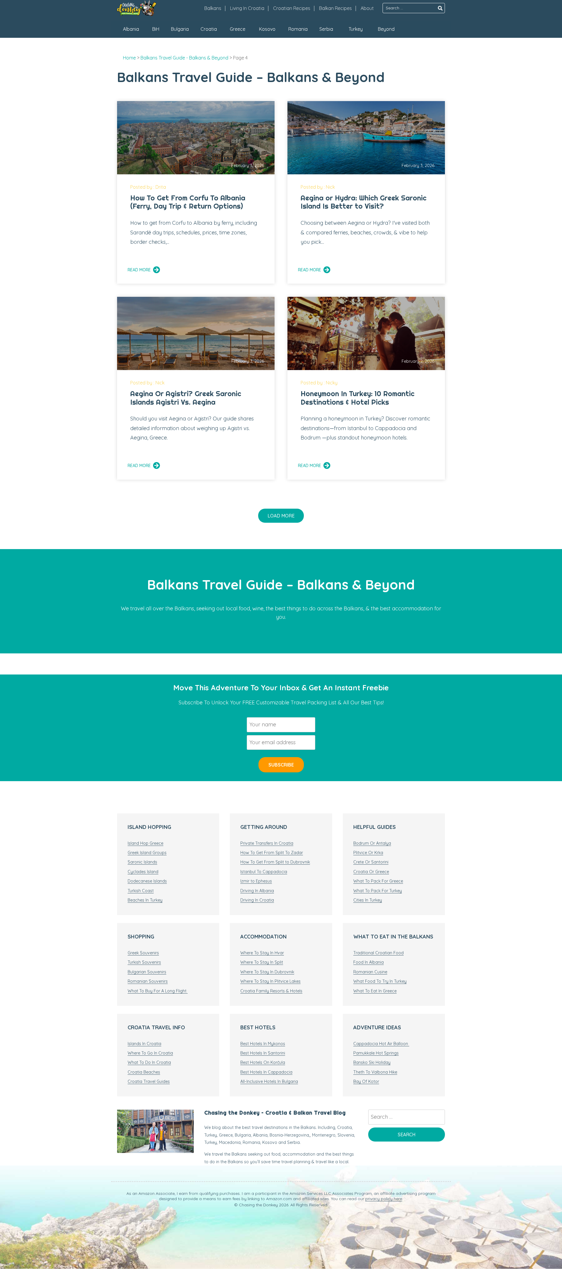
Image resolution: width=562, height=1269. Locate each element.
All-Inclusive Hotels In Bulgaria (269, 1081)
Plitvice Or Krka (368, 852)
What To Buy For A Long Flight (158, 991)
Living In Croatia (247, 8)
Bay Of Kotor (366, 1081)
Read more (139, 269)
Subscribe (281, 765)
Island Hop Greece (145, 843)
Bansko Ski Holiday (371, 1062)
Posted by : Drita (148, 187)
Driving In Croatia (257, 900)
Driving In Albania (257, 890)
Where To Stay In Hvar (262, 952)
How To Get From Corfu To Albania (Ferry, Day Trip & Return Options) (187, 202)
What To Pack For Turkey (377, 890)
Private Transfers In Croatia (266, 843)
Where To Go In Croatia (150, 1053)
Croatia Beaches (144, 1072)
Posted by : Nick (318, 187)
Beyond (386, 29)
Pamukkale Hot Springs (376, 1053)
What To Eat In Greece (375, 991)
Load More (281, 516)
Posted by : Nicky (319, 383)
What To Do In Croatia (149, 1062)
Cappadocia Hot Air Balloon (381, 1043)
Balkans (212, 8)
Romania (298, 29)
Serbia (326, 29)
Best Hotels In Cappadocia (266, 1072)
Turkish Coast (141, 890)
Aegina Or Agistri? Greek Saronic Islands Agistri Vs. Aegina (185, 397)
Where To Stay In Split (261, 962)
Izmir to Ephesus (256, 881)
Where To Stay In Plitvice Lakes (270, 981)
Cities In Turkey (367, 900)
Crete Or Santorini (370, 862)
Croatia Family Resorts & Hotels (271, 991)
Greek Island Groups (147, 852)
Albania (131, 29)
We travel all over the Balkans (157, 608)
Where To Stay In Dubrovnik (267, 972)
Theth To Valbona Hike (375, 1072)
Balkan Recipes (335, 8)
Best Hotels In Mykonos (262, 1043)
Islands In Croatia (144, 1043)
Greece (237, 29)
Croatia (209, 29)
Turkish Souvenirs (144, 962)
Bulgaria (180, 29)
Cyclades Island (143, 871)
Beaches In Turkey (145, 900)
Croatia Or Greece (371, 871)
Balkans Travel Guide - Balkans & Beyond (184, 58)
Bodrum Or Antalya (372, 843)
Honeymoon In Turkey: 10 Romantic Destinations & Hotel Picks (357, 397)
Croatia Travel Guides (149, 1081)
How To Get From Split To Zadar (271, 852)
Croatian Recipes (291, 8)
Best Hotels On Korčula (262, 1062)
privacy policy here (383, 1198)
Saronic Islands (142, 862)
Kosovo (267, 29)
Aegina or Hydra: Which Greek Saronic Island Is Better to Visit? (363, 202)
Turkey (356, 29)
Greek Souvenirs (143, 952)
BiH (155, 29)
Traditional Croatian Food (378, 952)
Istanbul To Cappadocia (263, 871)
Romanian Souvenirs (148, 981)
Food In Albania (368, 962)
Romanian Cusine (370, 972)
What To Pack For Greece (378, 881)
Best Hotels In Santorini (262, 1053)
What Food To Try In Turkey (380, 981)
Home (129, 58)
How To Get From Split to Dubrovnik (275, 862)
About (367, 8)
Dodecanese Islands (147, 881)
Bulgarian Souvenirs (147, 972)
